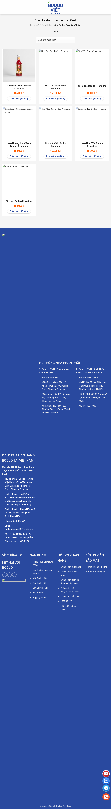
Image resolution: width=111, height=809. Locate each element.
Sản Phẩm (47, 25)
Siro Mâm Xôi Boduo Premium (55, 145)
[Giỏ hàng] (107, 7)
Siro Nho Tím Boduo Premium (92, 145)
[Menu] (3, 7)
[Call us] (9, 574)
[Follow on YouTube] (14, 574)
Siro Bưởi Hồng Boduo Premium (19, 87)
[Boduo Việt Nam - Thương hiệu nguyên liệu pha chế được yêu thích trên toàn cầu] (55, 7)
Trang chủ (34, 25)
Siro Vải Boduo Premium (19, 201)
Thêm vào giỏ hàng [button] (19, 98)
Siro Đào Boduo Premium (92, 86)
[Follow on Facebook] (4, 574)
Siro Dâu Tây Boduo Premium (55, 87)
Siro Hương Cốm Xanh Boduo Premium (19, 145)
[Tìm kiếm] (101, 7)
